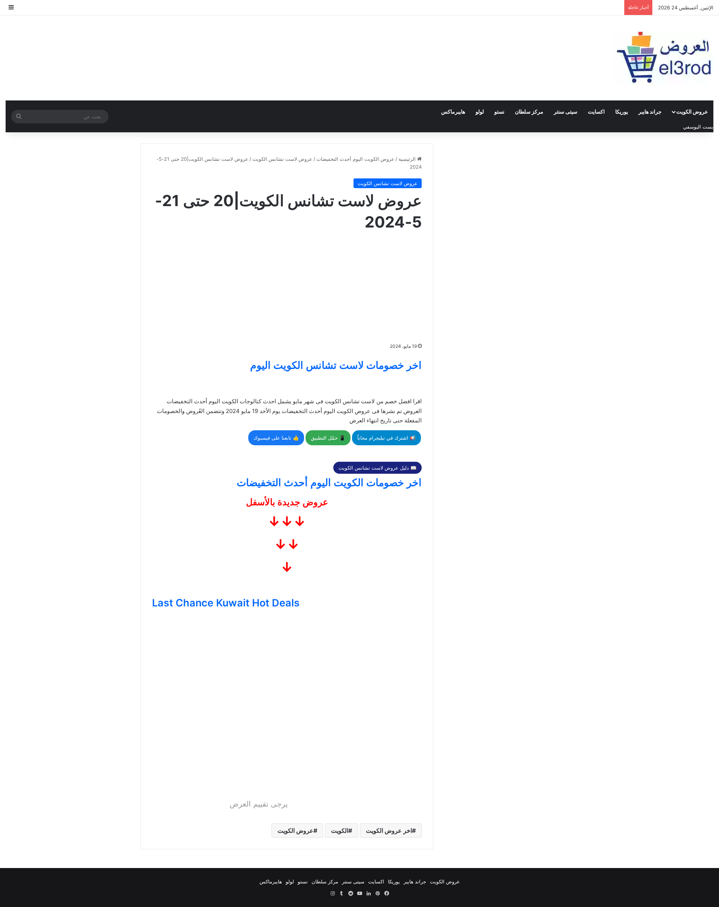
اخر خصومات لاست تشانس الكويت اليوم (336, 365)
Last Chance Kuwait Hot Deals (226, 603)
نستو (499, 111)
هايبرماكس (453, 111)
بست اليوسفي (698, 127)
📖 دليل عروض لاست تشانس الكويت (377, 468)
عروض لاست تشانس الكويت (282, 159)
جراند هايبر (650, 111)
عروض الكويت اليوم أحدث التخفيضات (355, 159)
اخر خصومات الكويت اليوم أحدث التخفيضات (329, 482)
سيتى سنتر (565, 111)
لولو (480, 111)
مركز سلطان (529, 111)
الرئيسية (407, 159)
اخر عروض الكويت (389, 830)
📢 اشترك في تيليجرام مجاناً (386, 438)
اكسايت (596, 111)
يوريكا (621, 111)
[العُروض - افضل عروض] (662, 57)
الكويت (339, 830)
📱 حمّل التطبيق (328, 438)
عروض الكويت (692, 111)
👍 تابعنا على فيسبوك (276, 438)
